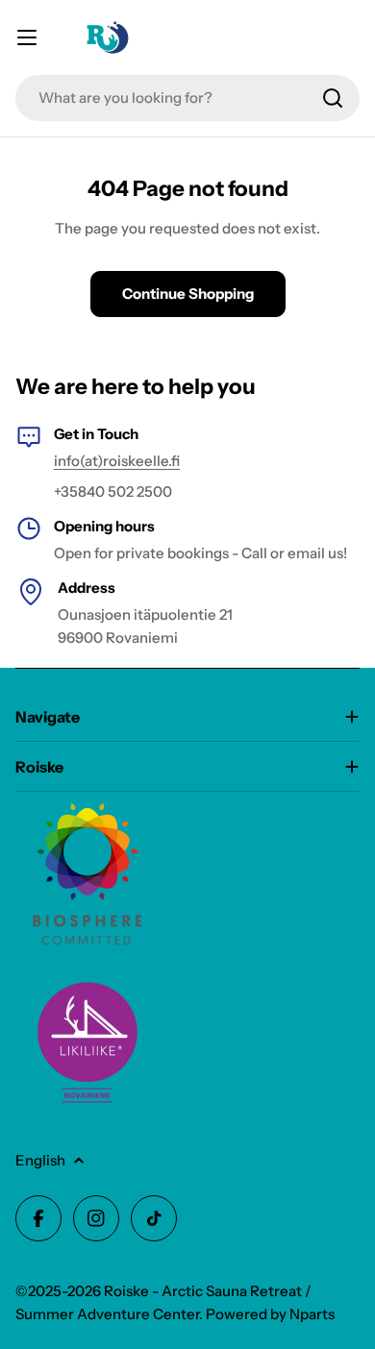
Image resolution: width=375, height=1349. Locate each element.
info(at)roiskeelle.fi (117, 461)
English (40, 1160)
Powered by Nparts (270, 1314)
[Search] (332, 98)
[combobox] (187, 98)
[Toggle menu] (26, 37)
